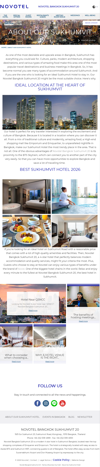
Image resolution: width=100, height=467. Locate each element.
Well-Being (90, 15)
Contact (33, 460)
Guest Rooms (28, 16)
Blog (71, 417)
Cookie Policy (61, 459)
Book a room (91, 23)
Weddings (75, 15)
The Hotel (5, 16)
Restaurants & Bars (43, 16)
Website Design (78, 460)
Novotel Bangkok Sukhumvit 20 (71, 151)
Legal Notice (45, 460)
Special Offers (16, 16)
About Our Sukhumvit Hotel (22, 417)
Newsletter (84, 417)
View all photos (88, 40)
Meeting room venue (59, 16)
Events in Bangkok (8, 22)
